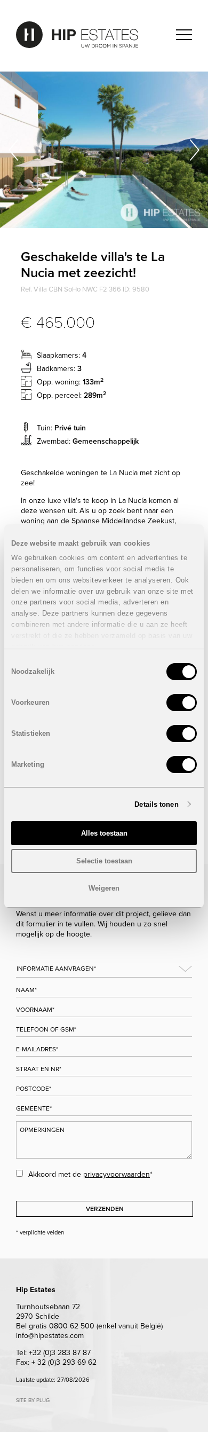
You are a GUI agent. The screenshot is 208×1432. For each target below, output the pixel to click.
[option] (104, 150)
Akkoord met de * (90, 1174)
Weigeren (104, 888)
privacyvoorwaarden (116, 1174)
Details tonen (156, 804)
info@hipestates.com (50, 1335)
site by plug (33, 1400)
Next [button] (194, 150)
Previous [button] (13, 150)
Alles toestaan (104, 833)
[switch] (181, 702)
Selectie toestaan (104, 861)
